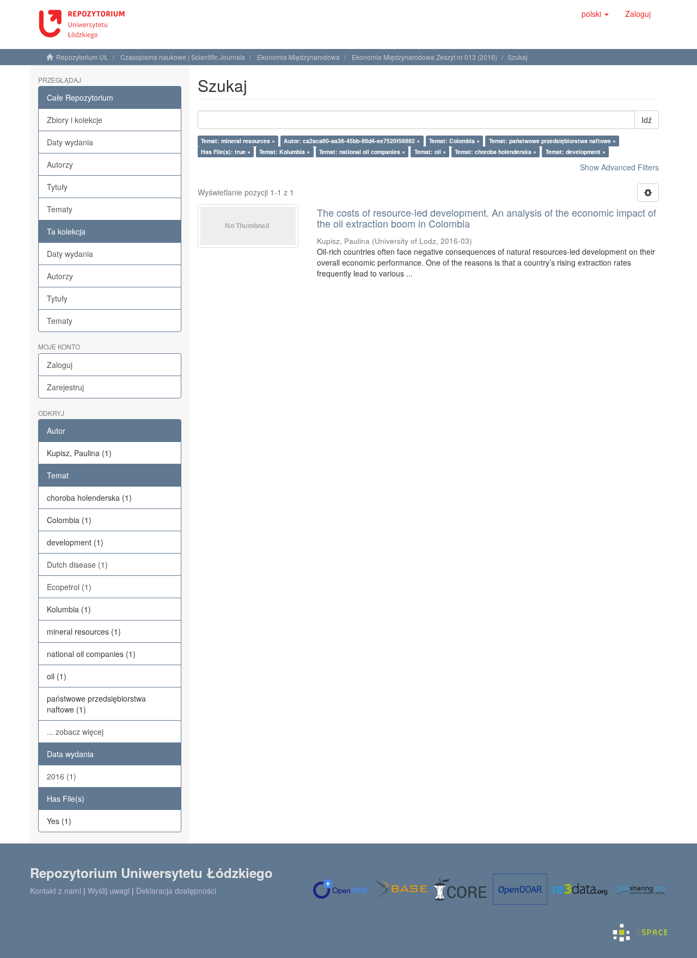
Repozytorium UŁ (82, 57)
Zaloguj (59, 364)
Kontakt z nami (55, 890)
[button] (595, 13)
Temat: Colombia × (454, 141)
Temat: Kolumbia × (284, 152)
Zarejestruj (65, 387)
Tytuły (57, 186)
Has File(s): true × (225, 152)
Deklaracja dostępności (176, 890)
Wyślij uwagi (109, 890)
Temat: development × (576, 152)
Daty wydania (70, 142)
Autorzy (60, 164)
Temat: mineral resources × (238, 141)
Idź (646, 119)
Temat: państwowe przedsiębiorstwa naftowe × (552, 141)
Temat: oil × (430, 152)
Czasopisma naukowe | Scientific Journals (182, 57)
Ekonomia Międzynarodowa (298, 57)
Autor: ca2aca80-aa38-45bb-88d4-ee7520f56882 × (352, 141)
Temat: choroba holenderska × (495, 152)
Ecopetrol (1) (69, 586)
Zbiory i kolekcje (74, 119)
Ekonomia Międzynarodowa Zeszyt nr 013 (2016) (424, 57)
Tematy (59, 209)
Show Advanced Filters (619, 167)
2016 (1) (61, 776)
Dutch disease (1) (77, 564)
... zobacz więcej (75, 731)
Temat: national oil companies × (362, 152)
